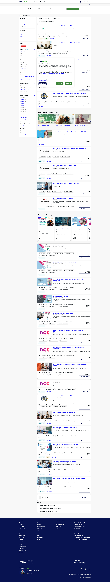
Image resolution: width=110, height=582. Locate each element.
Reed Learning (77, 528)
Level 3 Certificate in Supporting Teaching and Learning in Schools (69, 93)
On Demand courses (55, 12)
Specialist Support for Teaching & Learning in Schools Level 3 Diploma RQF (68, 348)
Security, (78, 574)
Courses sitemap (22, 554)
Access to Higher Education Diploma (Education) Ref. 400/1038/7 (69, 131)
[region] (55, 72)
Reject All (60, 83)
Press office (58, 528)
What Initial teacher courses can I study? (47, 505)
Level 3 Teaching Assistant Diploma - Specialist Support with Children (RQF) (68, 279)
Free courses (73, 12)
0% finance (21, 539)
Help (20, 522)
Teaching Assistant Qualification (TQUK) (63, 313)
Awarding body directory (23, 542)
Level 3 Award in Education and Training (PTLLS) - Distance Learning (68, 43)
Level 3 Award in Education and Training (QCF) (64, 198)
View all (64, 515)
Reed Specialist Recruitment (79, 526)
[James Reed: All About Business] (22, 571)
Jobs (31, 1)
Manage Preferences (71, 574)
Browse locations (40, 531)
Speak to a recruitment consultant (80, 539)
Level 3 (50, 21)
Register (83, 1)
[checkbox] (22, 24)
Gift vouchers (21, 537)
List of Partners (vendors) (43, 80)
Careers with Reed (77, 533)
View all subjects (22, 528)
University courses (65, 12)
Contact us (21, 524)
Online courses (46, 12)
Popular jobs (39, 528)
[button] (89, 121)
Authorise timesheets (78, 524)
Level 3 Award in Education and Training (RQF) (64, 165)
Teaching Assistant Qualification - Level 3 (63, 245)
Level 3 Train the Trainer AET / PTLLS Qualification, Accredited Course (69, 479)
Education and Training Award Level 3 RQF (63, 381)
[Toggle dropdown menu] (89, 26)
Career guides (21, 548)
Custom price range (29, 76)
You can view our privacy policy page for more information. (52, 73)
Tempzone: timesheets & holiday (80, 522)
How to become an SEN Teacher (63, 125)
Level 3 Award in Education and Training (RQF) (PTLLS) (67, 183)
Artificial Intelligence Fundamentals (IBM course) (62, 227)
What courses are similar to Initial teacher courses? (50, 508)
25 (85, 497)
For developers (58, 526)
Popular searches (40, 530)
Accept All (68, 83)
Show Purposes (42, 83)
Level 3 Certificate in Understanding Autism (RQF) (65, 444)
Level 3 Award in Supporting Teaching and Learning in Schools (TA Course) (69, 365)
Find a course (32, 9)
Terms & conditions (87, 574)
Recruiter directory (41, 526)
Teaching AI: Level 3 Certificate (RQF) (64, 262)
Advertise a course (22, 552)
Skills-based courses (23, 546)
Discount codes (22, 535)
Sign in (88, 1)
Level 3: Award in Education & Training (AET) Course (66, 427)
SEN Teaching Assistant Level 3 (61, 296)
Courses (36, 1)
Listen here (30, 573)
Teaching (21, 15)
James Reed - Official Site (79, 535)
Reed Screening (77, 531)
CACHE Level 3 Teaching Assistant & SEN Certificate (78, 227)
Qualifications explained (23, 544)
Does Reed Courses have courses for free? (48, 511)
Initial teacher (43, 21)
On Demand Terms (22, 550)
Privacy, (81, 574)
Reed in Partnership (78, 530)
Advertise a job (40, 537)
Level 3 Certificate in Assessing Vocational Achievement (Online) (69, 148)
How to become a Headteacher (81, 125)
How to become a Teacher (43, 125)
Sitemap (39, 539)
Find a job (39, 524)
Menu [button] (20, 4)
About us (57, 522)
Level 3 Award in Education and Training (63, 25)
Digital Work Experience (44, 226)
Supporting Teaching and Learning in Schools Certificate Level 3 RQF (69, 331)
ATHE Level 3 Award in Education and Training (64, 461)
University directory (23, 541)
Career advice (43, 1)
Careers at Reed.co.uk (60, 524)
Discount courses (38, 12)
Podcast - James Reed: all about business (82, 537)
